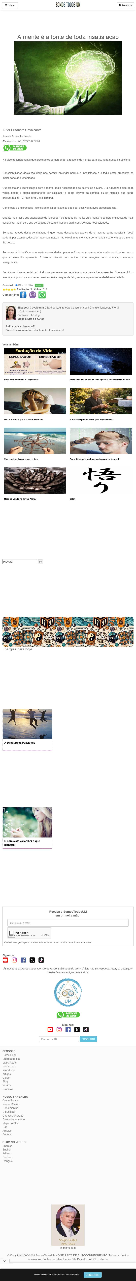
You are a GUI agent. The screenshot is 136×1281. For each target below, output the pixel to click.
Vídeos (6, 1085)
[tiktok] (41, 960)
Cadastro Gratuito (12, 1115)
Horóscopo (8, 1066)
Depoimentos (10, 1108)
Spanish (7, 1146)
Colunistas (8, 1112)
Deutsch (7, 1157)
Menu (11, 5)
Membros (126, 5)
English (6, 1149)
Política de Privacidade (56, 1259)
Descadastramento (13, 1119)
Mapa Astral (9, 1062)
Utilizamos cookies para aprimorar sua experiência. (57, 1274)
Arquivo (7, 1130)
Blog (5, 1081)
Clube (6, 1077)
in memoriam (68, 1248)
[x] (32, 960)
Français (7, 1161)
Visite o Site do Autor (30, 319)
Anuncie (7, 1134)
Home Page (9, 1055)
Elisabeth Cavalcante (26, 130)
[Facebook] (23, 960)
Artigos (6, 1074)
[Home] (68, 992)
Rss (4, 1127)
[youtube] (5, 960)
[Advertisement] (68, 532)
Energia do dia (11, 1059)
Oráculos (7, 1089)
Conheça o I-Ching (28, 315)
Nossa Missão (10, 1104)
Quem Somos (10, 1100)
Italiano (6, 1153)
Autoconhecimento (21, 136)
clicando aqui (56, 330)
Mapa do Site (10, 1123)
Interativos (8, 1070)
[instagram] (14, 960)
